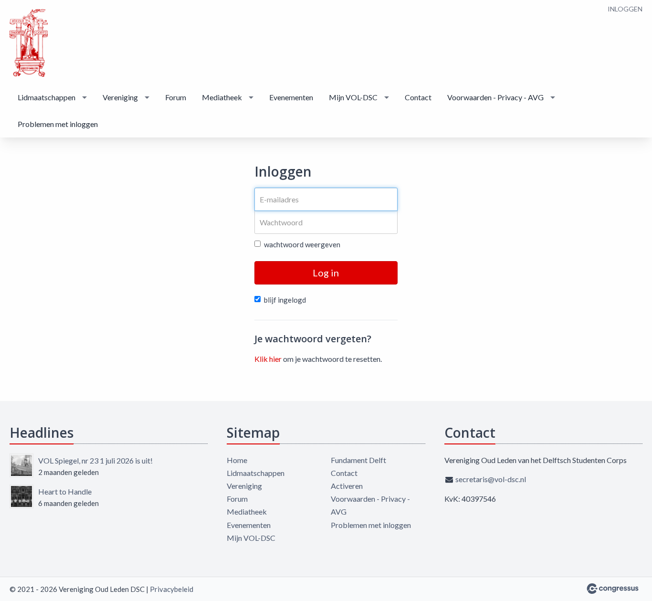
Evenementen (291, 97)
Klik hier (268, 358)
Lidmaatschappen (46, 97)
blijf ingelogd (285, 299)
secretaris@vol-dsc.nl (490, 479)
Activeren (347, 485)
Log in (326, 272)
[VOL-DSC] (29, 43)
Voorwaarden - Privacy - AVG (495, 97)
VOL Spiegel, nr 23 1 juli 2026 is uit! (95, 460)
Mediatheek (222, 97)
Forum (175, 97)
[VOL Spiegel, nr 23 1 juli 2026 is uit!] (21, 465)
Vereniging (120, 97)
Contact (418, 97)
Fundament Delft (358, 459)
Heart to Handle (65, 491)
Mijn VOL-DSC (353, 97)
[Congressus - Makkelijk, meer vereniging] (612, 588)
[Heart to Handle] (21, 496)
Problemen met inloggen (58, 123)
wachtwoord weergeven (302, 244)
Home (237, 459)
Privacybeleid (171, 589)
